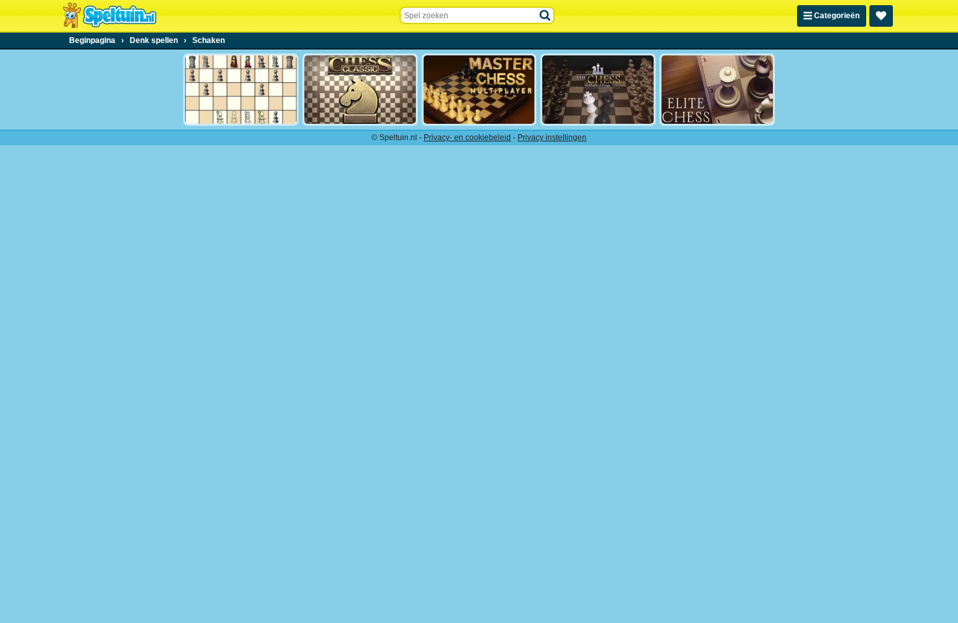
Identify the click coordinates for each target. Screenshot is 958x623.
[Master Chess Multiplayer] (479, 89)
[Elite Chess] (717, 89)
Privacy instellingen (552, 137)
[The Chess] (598, 89)
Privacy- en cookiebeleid (467, 137)
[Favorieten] (881, 16)
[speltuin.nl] (109, 15)
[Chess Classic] (360, 89)
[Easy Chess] (240, 89)
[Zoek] (545, 15)
